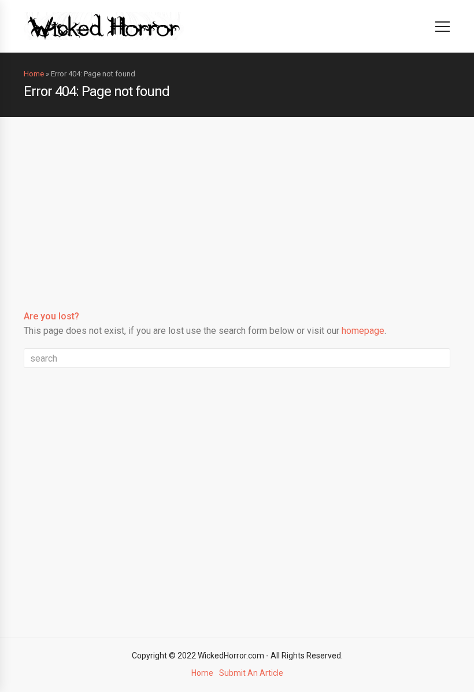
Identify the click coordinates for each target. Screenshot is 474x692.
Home (34, 73)
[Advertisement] (237, 204)
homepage (363, 330)
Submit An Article (251, 673)
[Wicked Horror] (104, 25)
